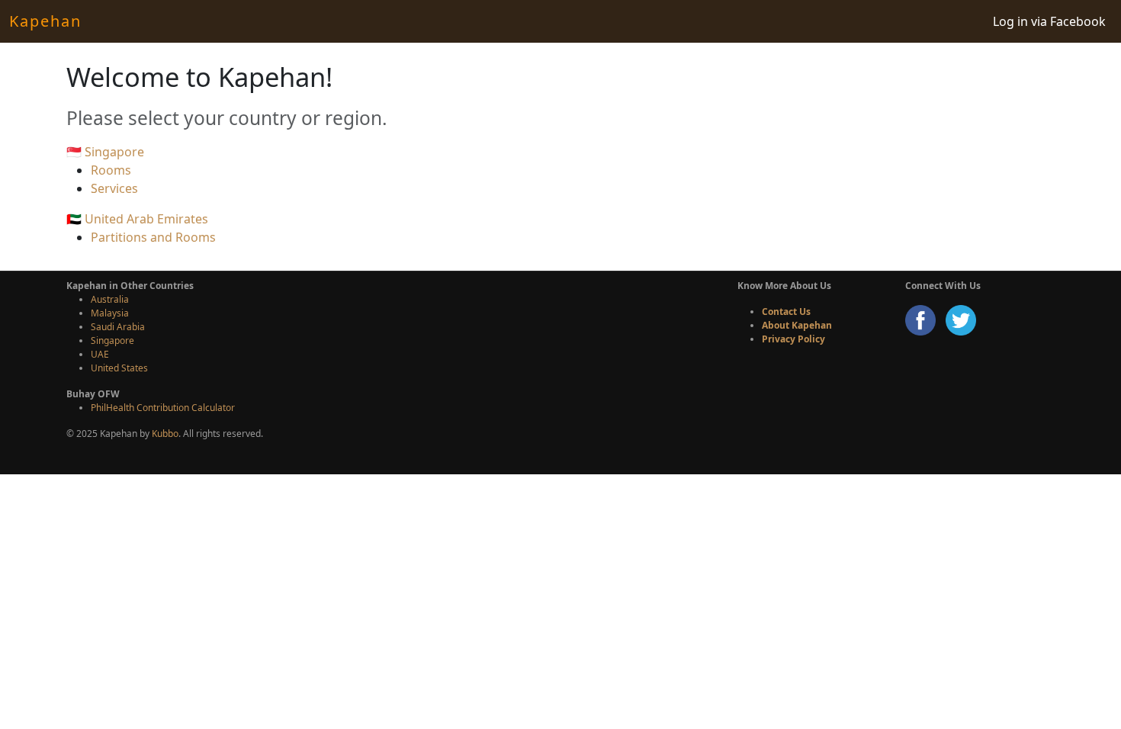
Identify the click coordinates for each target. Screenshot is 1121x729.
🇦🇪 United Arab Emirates (137, 218)
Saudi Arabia (118, 326)
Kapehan (45, 21)
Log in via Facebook (1049, 21)
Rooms (111, 170)
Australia (110, 299)
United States (119, 367)
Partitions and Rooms (153, 237)
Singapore (112, 340)
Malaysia (110, 313)
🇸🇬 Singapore (105, 151)
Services (114, 188)
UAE (100, 354)
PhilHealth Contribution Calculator (163, 407)
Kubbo (165, 433)
